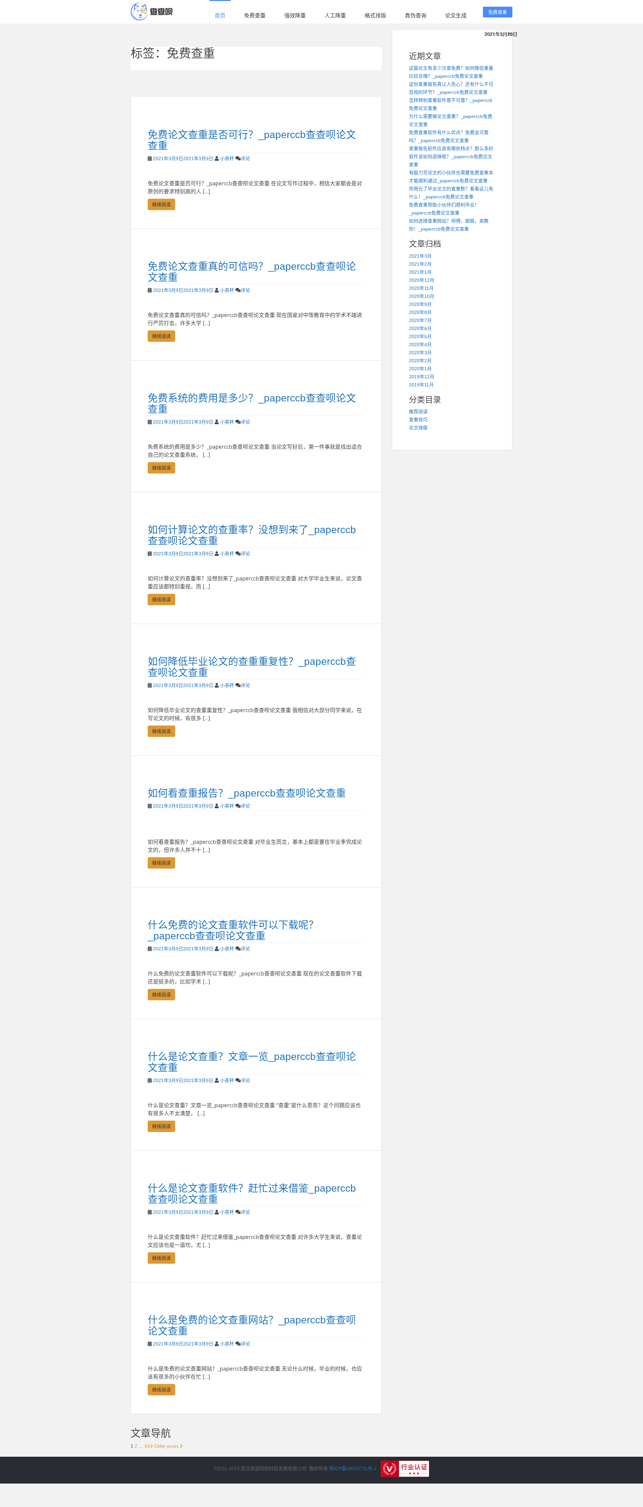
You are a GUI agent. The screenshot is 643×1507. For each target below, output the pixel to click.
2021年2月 (420, 264)
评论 (245, 158)
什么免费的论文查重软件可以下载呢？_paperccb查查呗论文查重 (233, 930)
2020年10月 (421, 296)
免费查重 (255, 15)
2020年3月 (420, 352)
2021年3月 (420, 256)
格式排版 (375, 15)
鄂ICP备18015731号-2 (353, 1468)
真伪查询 (415, 15)
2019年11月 (421, 384)
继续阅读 (161, 204)
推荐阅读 (418, 411)
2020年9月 (420, 304)
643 (149, 1446)
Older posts (167, 1446)
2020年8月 (420, 312)
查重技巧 (418, 419)
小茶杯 (227, 158)
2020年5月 (420, 336)
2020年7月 (420, 320)
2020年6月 (420, 328)
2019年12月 (421, 376)
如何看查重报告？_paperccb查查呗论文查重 (247, 793)
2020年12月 (421, 280)
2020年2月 (420, 360)
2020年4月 (420, 344)
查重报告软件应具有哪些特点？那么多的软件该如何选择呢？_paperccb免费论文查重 (451, 156)
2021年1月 (420, 272)
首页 (220, 15)
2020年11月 (421, 288)
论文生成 (456, 15)
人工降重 (335, 15)
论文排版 (418, 427)
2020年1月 (420, 368)
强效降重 (295, 15)
